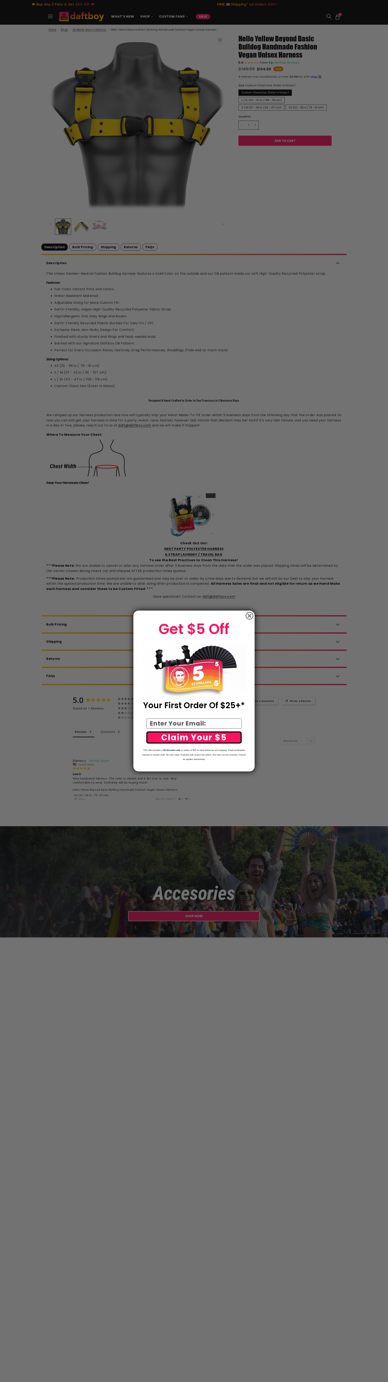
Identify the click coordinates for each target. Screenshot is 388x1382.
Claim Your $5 (194, 737)
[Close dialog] (249, 615)
